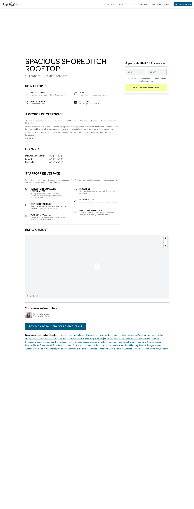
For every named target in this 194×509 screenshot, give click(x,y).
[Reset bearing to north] (165, 246)
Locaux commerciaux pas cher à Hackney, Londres (124, 345)
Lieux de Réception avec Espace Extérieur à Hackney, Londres (88, 342)
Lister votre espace (161, 4)
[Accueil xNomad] (10, 4)
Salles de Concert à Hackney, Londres (151, 348)
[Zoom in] (165, 238)
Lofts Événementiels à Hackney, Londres (52, 345)
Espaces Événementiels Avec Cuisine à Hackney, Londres (85, 335)
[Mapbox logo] (32, 295)
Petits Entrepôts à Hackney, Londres (115, 348)
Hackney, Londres (55, 76)
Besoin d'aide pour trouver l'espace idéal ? (55, 326)
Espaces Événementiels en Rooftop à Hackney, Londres (138, 335)
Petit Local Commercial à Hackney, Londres (77, 348)
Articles (123, 4)
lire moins (29, 138)
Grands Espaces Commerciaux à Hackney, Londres (127, 338)
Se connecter (182, 4)
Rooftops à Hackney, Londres (86, 345)
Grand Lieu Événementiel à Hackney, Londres (45, 338)
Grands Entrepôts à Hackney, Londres (85, 338)
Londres (34, 76)
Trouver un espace (140, 4)
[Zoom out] (165, 242)
